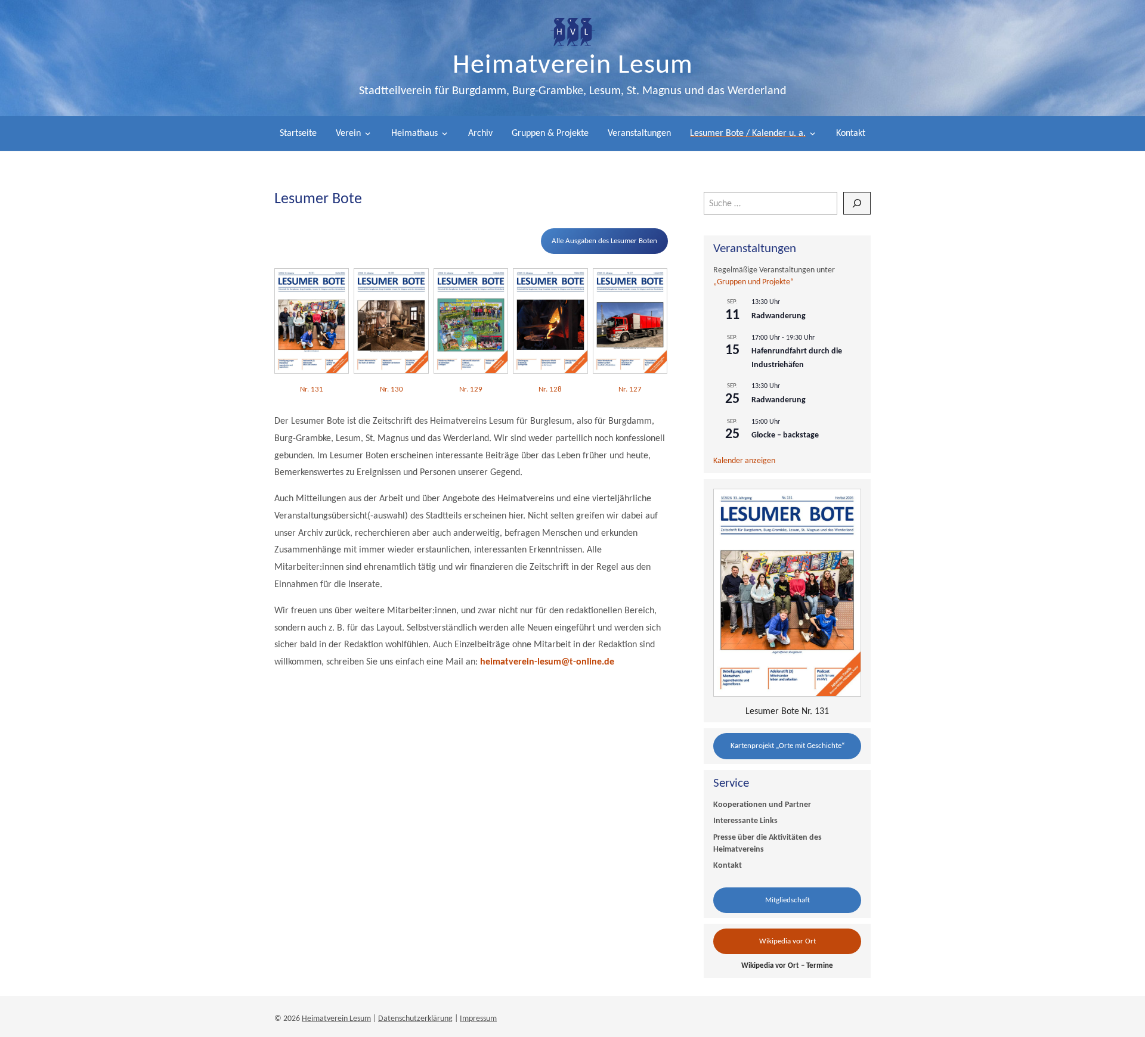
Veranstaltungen (639, 133)
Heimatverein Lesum (573, 66)
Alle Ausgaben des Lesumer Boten (604, 241)
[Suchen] (857, 203)
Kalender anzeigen (744, 461)
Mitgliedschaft (787, 900)
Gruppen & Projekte (550, 133)
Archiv (480, 133)
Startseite (298, 133)
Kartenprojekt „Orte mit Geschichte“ (787, 746)
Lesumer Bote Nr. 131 (787, 711)
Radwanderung (778, 316)
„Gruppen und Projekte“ (753, 282)
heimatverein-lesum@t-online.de (547, 662)
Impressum (478, 1018)
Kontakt (850, 133)
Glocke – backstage (785, 435)
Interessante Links (745, 820)
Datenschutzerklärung (415, 1018)
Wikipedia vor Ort (787, 941)
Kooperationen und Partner (762, 804)
